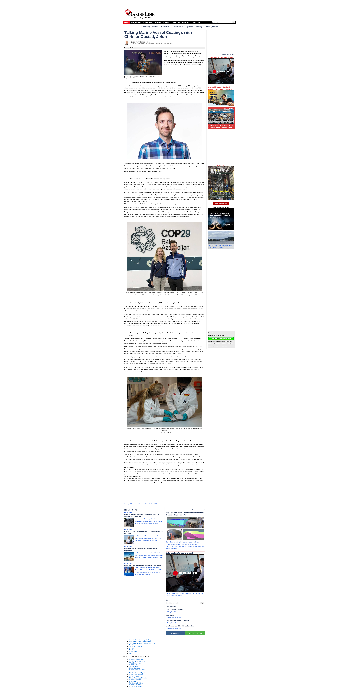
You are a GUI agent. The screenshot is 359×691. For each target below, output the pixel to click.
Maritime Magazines (135, 679)
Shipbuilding (145, 27)
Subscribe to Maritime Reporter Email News (142, 643)
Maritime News (133, 645)
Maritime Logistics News (136, 659)
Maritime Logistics (134, 676)
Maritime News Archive (136, 650)
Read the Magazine (221, 203)
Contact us (175, 22)
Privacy (131, 648)
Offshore (155, 27)
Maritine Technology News (137, 661)
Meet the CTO (153, 504)
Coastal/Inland (166, 27)
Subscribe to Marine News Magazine (140, 641)
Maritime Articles (134, 651)
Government (178, 27)
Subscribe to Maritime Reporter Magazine (141, 640)
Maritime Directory (135, 684)
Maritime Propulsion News (137, 670)
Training (199, 27)
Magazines (136, 22)
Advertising (148, 22)
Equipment (189, 27)
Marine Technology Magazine (138, 678)
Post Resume (175, 633)
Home (126, 22)
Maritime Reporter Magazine (137, 673)
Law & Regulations (211, 27)
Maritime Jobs (133, 664)
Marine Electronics (134, 668)
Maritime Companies (135, 686)
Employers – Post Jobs (195, 633)
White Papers (133, 681)
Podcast (185, 22)
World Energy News (135, 663)
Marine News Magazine (136, 674)
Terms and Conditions (135, 646)
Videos (166, 22)
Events (158, 22)
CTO (146, 504)
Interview (141, 504)
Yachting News (133, 666)
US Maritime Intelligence (136, 683)
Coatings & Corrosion (130, 504)
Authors (131, 653)
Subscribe (195, 22)
